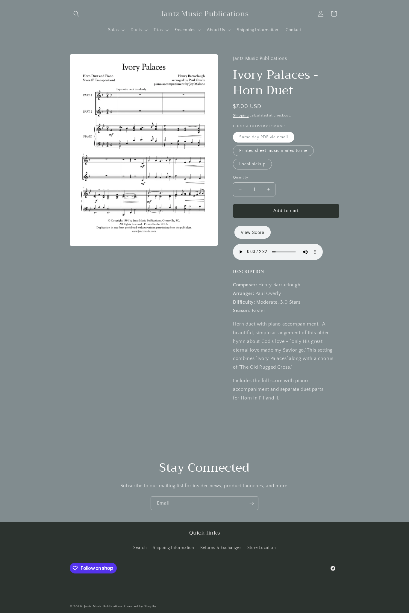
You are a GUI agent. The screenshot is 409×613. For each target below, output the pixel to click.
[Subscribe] (251, 503)
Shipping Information (173, 547)
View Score (252, 232)
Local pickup (252, 164)
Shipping (241, 115)
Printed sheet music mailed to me (273, 150)
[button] (76, 13)
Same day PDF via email (263, 137)
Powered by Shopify (140, 606)
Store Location (261, 547)
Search (140, 547)
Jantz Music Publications (103, 606)
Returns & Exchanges (220, 547)
